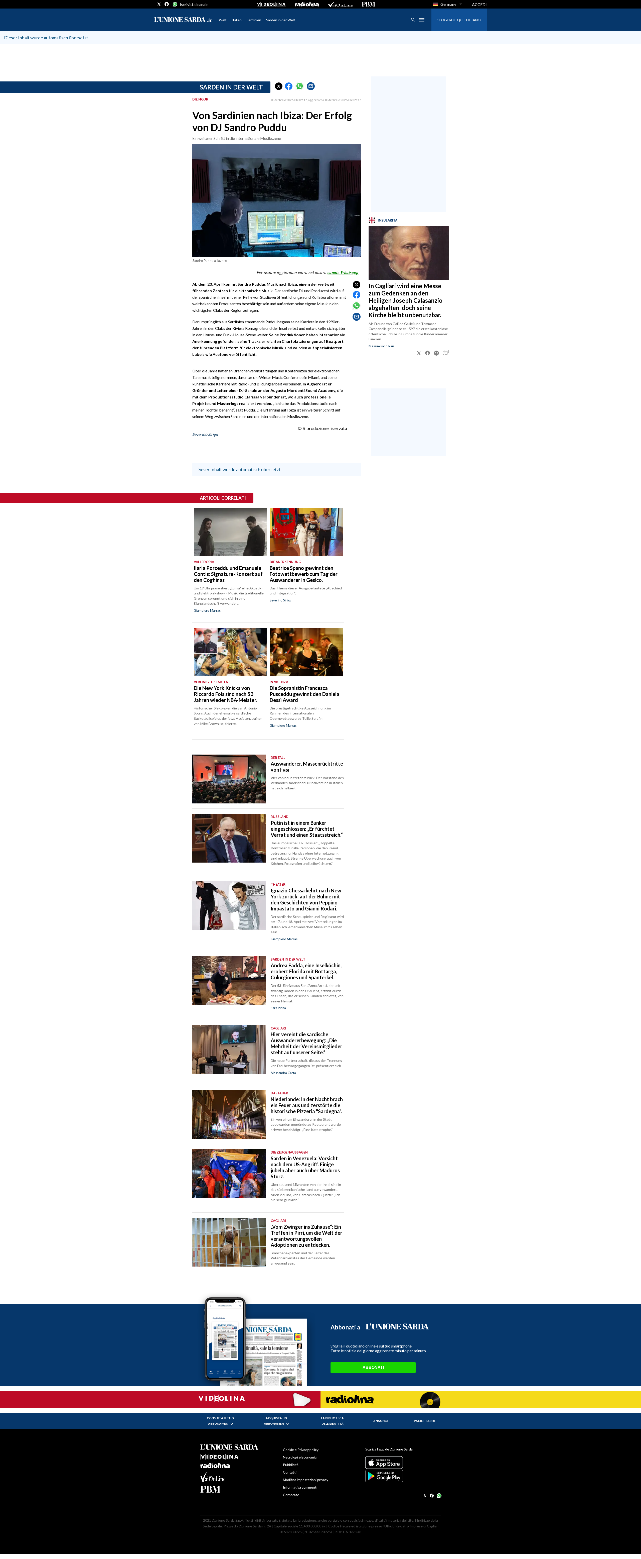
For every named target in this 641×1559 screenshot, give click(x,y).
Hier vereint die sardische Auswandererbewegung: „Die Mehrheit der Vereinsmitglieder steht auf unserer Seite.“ (306, 1043)
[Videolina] (271, 4)
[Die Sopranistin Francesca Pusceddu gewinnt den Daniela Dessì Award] (306, 652)
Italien (237, 20)
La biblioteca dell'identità (332, 1420)
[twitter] (159, 4)
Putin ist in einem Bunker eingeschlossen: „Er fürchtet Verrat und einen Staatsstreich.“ (307, 829)
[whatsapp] (174, 4)
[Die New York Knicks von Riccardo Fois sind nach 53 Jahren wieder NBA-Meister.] (230, 652)
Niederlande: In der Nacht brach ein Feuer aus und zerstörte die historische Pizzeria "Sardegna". (307, 1105)
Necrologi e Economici (300, 1457)
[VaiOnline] (340, 4)
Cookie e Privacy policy (300, 1449)
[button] (278, 86)
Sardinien (254, 20)
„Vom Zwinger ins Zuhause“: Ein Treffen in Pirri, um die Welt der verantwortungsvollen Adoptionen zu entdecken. (306, 1236)
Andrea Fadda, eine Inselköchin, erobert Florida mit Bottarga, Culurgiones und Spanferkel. (306, 971)
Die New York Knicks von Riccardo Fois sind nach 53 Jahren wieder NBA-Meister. (225, 694)
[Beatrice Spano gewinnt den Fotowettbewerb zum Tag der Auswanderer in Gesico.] (306, 532)
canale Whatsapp (343, 272)
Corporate (291, 1495)
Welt (223, 20)
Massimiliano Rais (381, 346)
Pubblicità (290, 1465)
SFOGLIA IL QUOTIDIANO (459, 20)
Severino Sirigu (205, 434)
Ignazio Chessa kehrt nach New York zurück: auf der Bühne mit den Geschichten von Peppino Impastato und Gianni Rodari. (306, 899)
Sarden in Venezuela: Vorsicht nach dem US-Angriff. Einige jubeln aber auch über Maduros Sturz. (305, 1167)
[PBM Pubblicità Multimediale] (368, 4)
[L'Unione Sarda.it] (183, 20)
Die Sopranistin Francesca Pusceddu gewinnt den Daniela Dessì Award (304, 694)
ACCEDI (479, 4)
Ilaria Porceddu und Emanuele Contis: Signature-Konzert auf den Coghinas (228, 574)
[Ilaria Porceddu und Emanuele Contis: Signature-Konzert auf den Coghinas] (230, 532)
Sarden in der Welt (280, 20)
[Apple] (403, 1462)
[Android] (403, 1476)
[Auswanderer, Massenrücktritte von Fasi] (229, 779)
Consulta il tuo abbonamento (220, 1420)
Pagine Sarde (425, 1421)
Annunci (380, 1421)
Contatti (289, 1472)
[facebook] (167, 4)
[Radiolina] (307, 4)
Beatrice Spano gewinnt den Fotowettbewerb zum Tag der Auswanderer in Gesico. (304, 574)
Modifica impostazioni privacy (305, 1480)
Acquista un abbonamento (276, 1420)
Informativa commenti (300, 1487)
